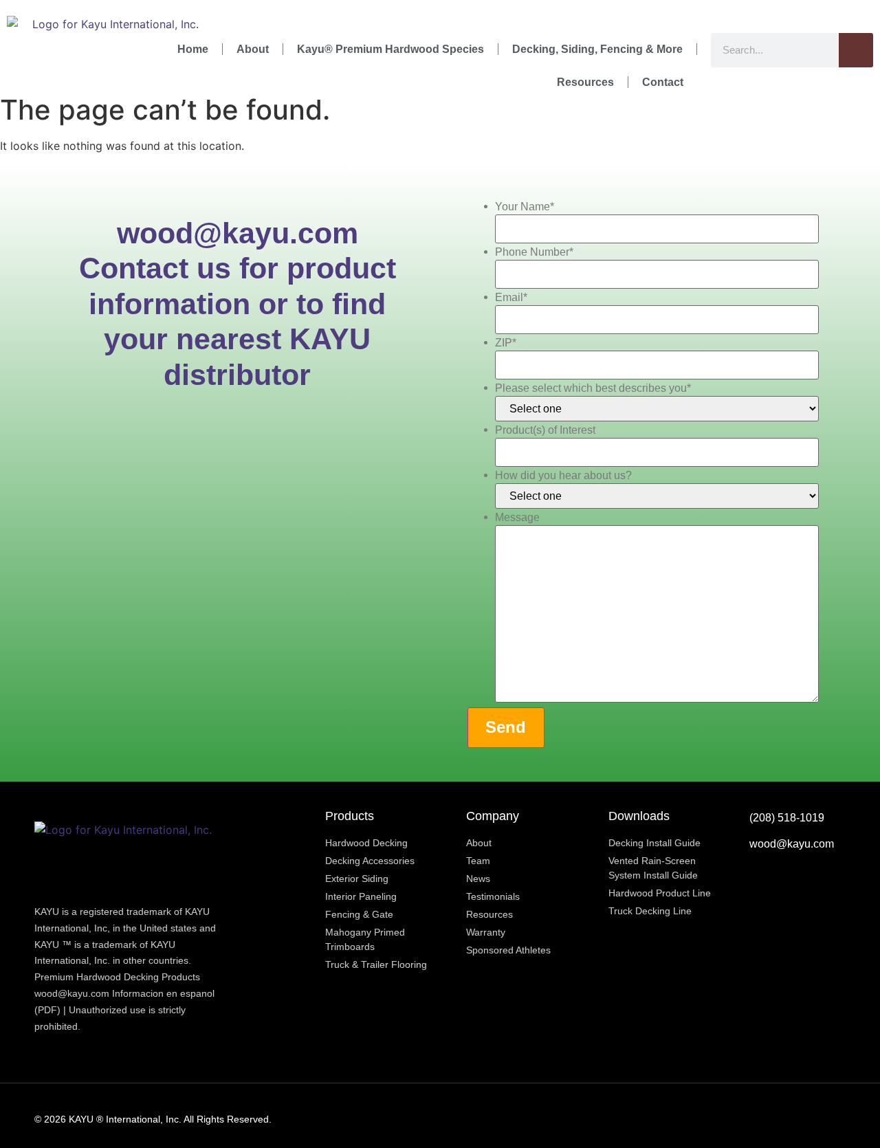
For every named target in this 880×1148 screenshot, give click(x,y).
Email (511, 297)
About (252, 49)
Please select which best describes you (593, 388)
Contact (662, 82)
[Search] (856, 50)
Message (517, 517)
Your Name (524, 206)
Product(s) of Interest (545, 430)
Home (192, 49)
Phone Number (534, 252)
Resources (585, 82)
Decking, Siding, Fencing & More (597, 49)
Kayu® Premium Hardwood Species (390, 49)
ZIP (505, 343)
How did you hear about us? (563, 475)
